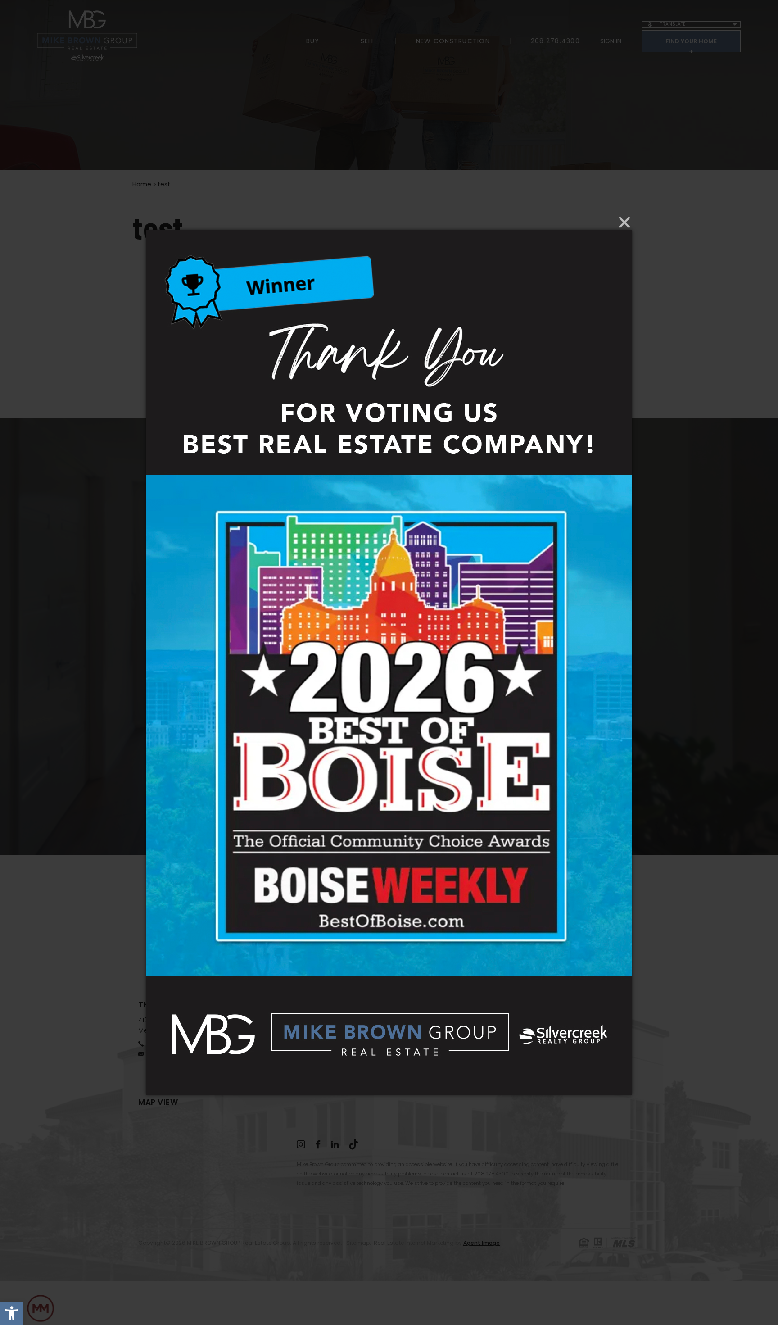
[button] (11, 1313)
